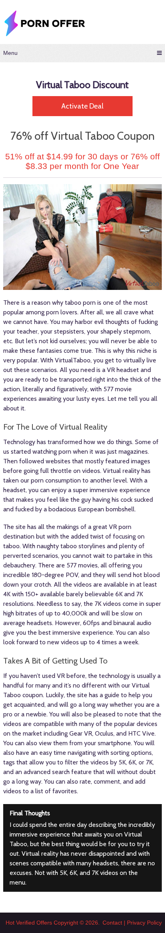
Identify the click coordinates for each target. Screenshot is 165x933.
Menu (10, 53)
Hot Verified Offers (29, 922)
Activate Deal (82, 106)
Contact (112, 922)
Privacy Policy (144, 922)
